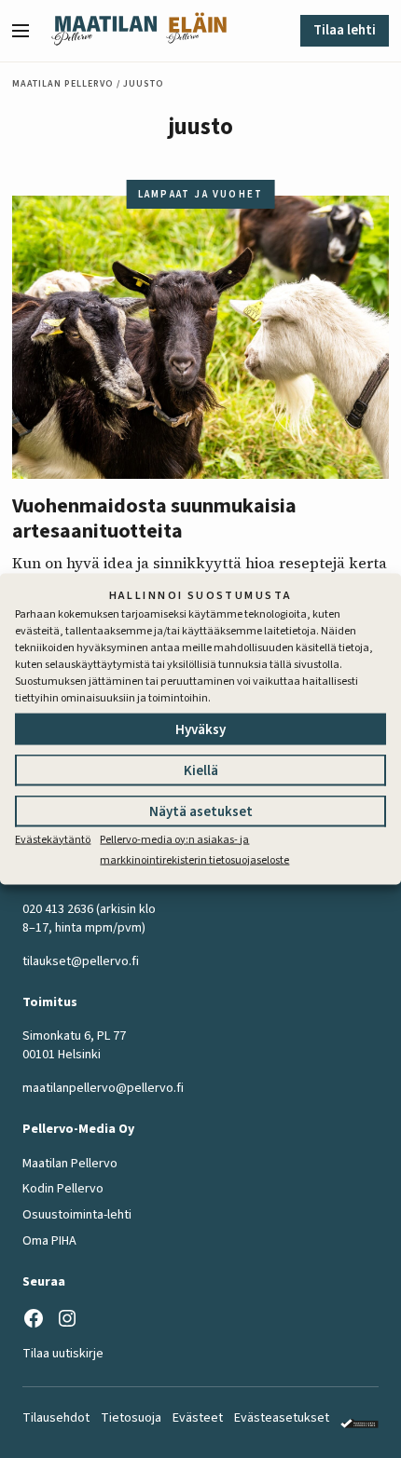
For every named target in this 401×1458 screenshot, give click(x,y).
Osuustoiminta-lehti (76, 1215)
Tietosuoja (131, 1418)
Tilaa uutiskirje (63, 1353)
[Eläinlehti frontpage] (196, 31)
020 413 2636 (57, 909)
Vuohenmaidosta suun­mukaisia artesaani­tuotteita (154, 518)
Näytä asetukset (201, 811)
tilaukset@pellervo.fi (80, 961)
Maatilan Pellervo (63, 83)
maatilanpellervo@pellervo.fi (103, 1088)
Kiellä (201, 770)
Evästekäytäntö (52, 839)
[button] (28, 30)
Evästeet (198, 1418)
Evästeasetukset (281, 1418)
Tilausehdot (56, 1418)
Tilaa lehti (344, 30)
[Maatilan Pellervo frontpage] (104, 31)
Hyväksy (200, 729)
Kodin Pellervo (63, 1188)
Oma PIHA (49, 1241)
